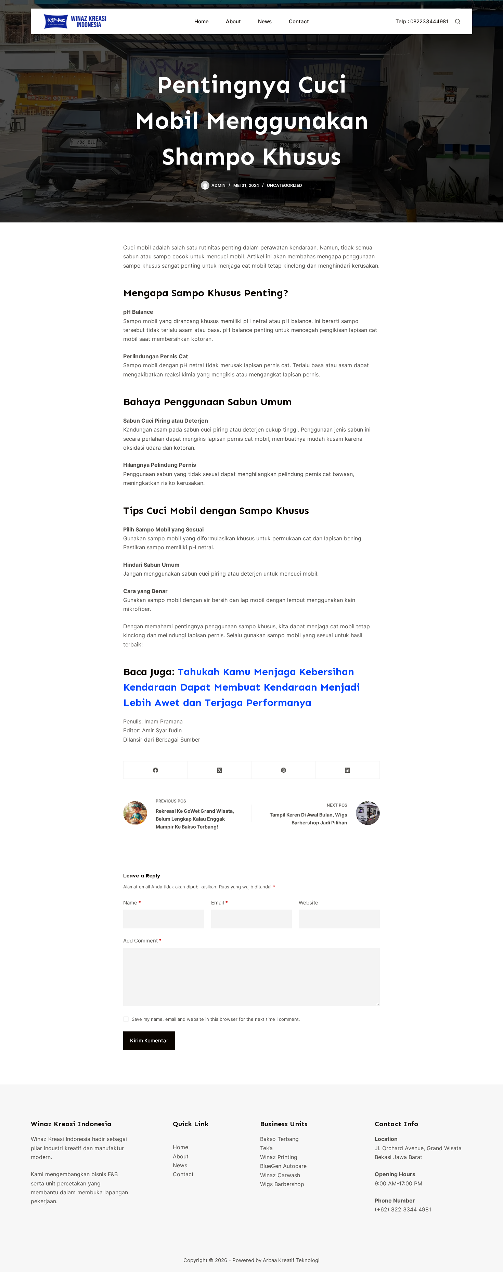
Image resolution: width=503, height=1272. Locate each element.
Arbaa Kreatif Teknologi (291, 1260)
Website (308, 902)
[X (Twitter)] (220, 770)
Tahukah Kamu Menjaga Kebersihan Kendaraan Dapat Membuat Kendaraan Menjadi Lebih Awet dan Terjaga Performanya (241, 687)
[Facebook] (156, 770)
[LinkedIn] (348, 770)
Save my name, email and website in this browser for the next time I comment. (216, 1019)
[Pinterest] (284, 770)
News (265, 21)
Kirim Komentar (149, 1040)
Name (132, 902)
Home (201, 21)
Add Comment (142, 940)
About (233, 21)
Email (219, 902)
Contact (299, 21)
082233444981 (429, 21)
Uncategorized (284, 185)
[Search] (457, 21)
